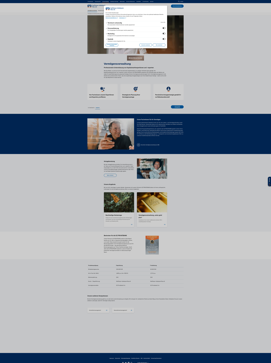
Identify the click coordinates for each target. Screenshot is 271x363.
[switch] (164, 28)
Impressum (122, 17)
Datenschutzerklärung (111, 17)
